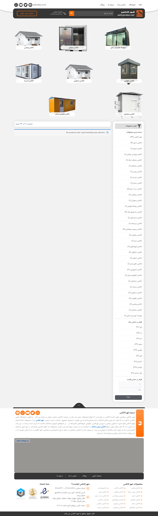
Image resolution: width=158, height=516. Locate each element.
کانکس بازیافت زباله (134, 160)
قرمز (139, 356)
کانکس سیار (137, 241)
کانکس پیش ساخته (99, 427)
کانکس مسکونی (135, 293)
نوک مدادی (136, 373)
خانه (140, 4)
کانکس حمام (136, 183)
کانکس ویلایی (136, 304)
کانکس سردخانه (135, 223)
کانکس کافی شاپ (135, 264)
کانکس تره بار (136, 177)
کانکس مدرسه (136, 287)
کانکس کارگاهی (135, 252)
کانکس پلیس (136, 171)
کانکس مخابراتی (135, 281)
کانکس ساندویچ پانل (133, 212)
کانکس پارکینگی (135, 166)
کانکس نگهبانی (135, 298)
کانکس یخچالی (135, 310)
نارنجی (138, 361)
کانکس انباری (136, 148)
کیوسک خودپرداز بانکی (133, 316)
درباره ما (111, 4)
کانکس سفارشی (135, 235)
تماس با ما (121, 4)
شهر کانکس (136, 137)
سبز (139, 338)
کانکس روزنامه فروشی (133, 206)
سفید (138, 344)
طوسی (138, 350)
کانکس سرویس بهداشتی (132, 229)
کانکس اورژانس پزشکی (133, 154)
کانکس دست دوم (134, 189)
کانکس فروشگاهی (134, 246)
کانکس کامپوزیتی (134, 269)
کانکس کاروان (136, 258)
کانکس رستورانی (135, 200)
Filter (128, 397)
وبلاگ (102, 4)
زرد (139, 333)
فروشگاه (132, 4)
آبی (139, 327)
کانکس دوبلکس (135, 195)
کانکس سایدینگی (135, 218)
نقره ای (137, 367)
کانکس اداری (136, 143)
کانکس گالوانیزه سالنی (133, 275)
